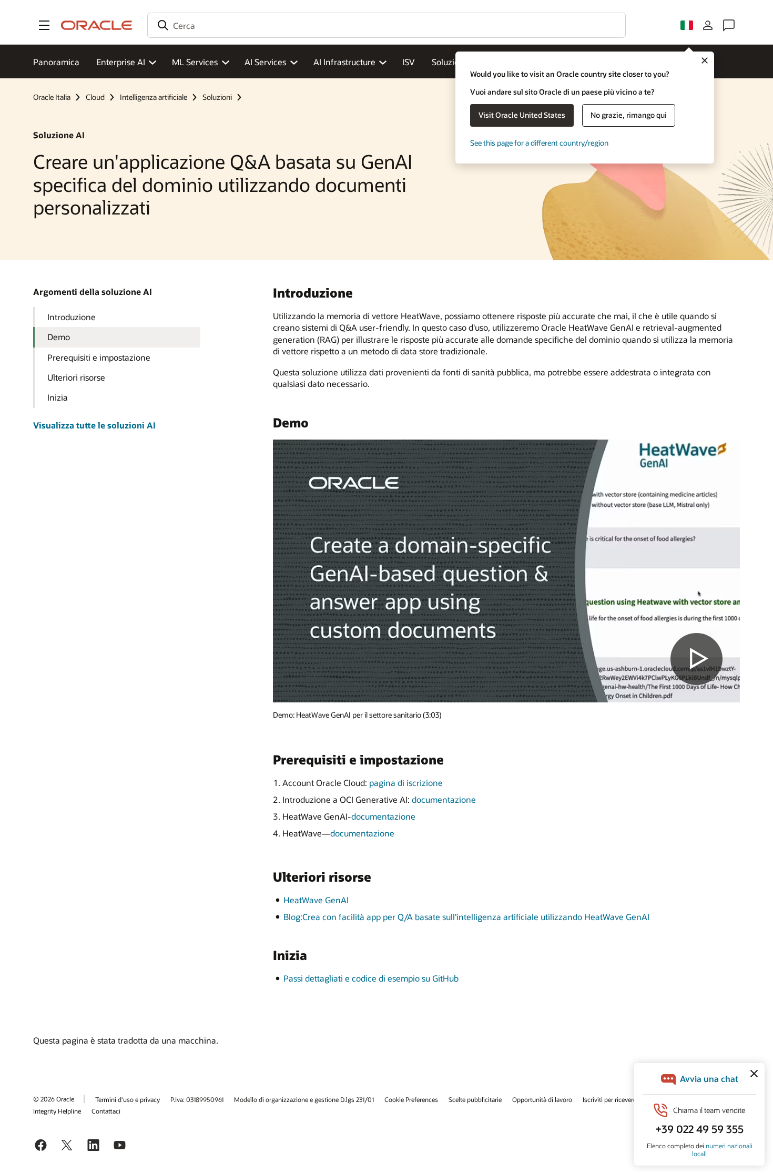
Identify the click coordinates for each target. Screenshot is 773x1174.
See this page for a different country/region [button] (539, 143)
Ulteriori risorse (76, 377)
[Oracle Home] (97, 25)
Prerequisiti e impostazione (98, 357)
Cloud (95, 97)
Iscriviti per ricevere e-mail (619, 1099)
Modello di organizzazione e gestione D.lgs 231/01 (304, 1099)
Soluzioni (449, 61)
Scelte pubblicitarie (475, 1099)
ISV (408, 61)
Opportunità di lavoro (542, 1099)
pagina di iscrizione (406, 782)
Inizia (57, 397)
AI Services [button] (265, 61)
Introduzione (71, 316)
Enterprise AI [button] (120, 61)
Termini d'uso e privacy (127, 1099)
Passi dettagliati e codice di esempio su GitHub (371, 978)
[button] (44, 25)
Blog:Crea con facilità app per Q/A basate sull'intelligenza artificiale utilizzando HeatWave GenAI (466, 916)
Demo (58, 336)
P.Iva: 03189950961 (196, 1099)
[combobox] (386, 25)
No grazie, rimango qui (629, 115)
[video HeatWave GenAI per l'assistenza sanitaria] (506, 571)
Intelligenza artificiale (153, 97)
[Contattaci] (729, 25)
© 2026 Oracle (53, 1099)
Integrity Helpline (57, 1111)
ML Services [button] (195, 61)
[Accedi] (707, 25)
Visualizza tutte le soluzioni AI (94, 425)
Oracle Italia (51, 97)
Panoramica (56, 61)
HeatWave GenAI (316, 899)
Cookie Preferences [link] (411, 1099)
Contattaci (105, 1111)
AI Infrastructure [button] (344, 61)
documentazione (444, 799)
